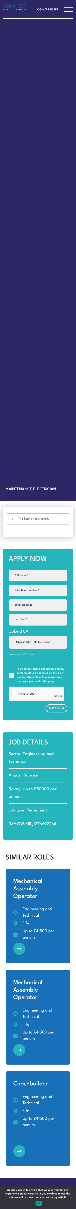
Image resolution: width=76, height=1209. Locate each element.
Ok (39, 1203)
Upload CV (18, 631)
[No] (71, 1197)
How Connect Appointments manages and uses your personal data (40, 677)
